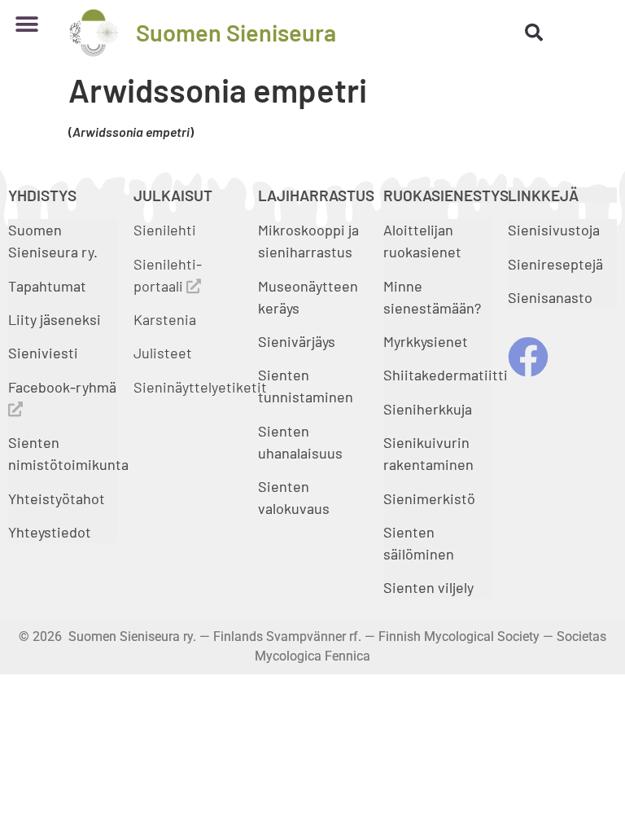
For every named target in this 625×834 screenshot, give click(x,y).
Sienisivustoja (554, 230)
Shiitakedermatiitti (445, 375)
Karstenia (164, 319)
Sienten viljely (428, 587)
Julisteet (162, 353)
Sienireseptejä (555, 264)
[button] (26, 24)
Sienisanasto (550, 297)
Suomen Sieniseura (236, 32)
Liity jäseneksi (54, 319)
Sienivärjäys (296, 341)
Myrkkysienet (425, 341)
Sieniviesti (44, 353)
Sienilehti (164, 230)
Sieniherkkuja (427, 409)
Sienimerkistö (429, 498)
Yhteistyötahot (56, 498)
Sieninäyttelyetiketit (200, 387)
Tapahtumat (47, 286)
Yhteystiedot (49, 532)
